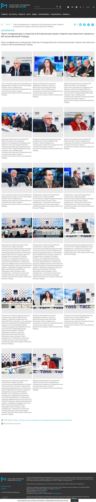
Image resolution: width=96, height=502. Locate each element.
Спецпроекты (56, 14)
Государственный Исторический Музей (57, 420)
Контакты (3, 488)
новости (21, 14)
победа (15, 420)
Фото (8, 24)
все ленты (13, 14)
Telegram (76, 7)
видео (34, 14)
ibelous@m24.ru (57, 493)
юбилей (22, 420)
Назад (3, 24)
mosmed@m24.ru (42, 492)
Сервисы (65, 14)
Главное (4, 14)
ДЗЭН (68, 7)
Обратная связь (6, 486)
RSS (80, 7)
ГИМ (5, 420)
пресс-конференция (33, 420)
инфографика (43, 14)
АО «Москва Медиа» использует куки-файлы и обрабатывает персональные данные (43, 500)
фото (29, 14)
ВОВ (10, 420)
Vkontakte (72, 7)
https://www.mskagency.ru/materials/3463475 (92, 24)
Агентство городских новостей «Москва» (15, 6)
